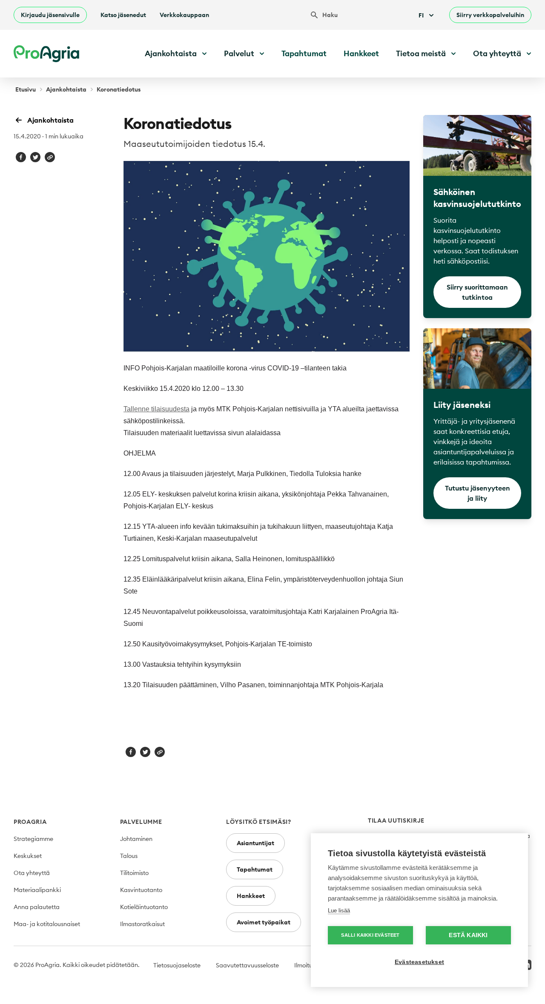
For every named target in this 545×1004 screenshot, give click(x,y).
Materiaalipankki (37, 890)
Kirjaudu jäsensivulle (50, 15)
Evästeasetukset (419, 962)
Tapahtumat (304, 53)
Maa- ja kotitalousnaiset (47, 924)
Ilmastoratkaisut (142, 924)
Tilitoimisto (134, 873)
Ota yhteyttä (32, 873)
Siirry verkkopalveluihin (490, 15)
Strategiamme (33, 839)
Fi (421, 15)
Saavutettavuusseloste (247, 965)
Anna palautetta (37, 907)
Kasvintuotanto (141, 890)
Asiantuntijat (255, 843)
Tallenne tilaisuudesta (156, 409)
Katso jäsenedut (123, 15)
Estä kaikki (468, 935)
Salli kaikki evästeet (370, 935)
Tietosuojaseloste (177, 965)
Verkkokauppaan (184, 15)
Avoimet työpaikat (263, 922)
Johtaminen (136, 839)
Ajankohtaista (66, 89)
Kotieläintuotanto (144, 907)
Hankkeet (361, 53)
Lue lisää (339, 910)
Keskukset (28, 856)
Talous (129, 856)
